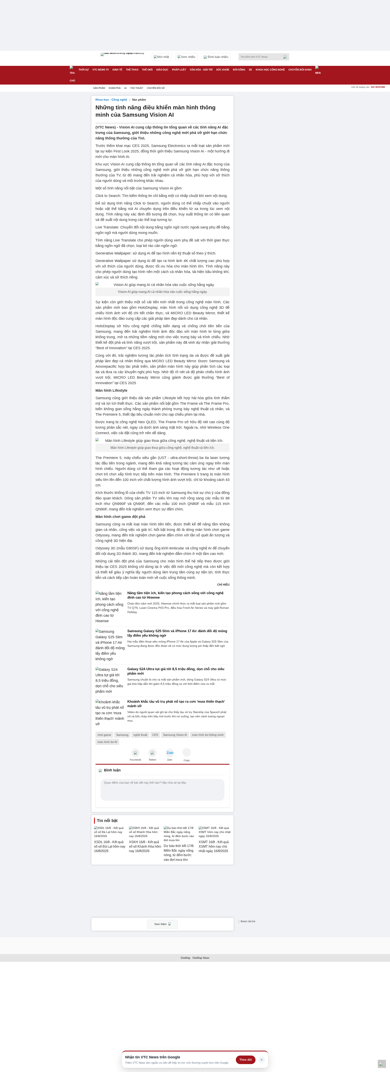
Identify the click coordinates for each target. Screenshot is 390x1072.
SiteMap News (200, 957)
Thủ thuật (136, 88)
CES (155, 734)
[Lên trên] (382, 1064)
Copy (187, 760)
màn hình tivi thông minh (208, 734)
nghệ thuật (140, 734)
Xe (250, 69)
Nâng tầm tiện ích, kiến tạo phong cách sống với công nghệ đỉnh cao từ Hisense (175, 595)
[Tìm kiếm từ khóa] (286, 57)
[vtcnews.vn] (135, 753)
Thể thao (132, 69)
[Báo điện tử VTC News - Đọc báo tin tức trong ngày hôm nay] (123, 58)
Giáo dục (162, 69)
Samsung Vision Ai (175, 734)
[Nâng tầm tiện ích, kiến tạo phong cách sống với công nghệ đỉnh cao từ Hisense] (110, 607)
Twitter (152, 759)
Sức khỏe (222, 69)
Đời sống (239, 69)
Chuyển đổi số (156, 88)
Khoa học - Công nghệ (111, 99)
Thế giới (147, 69)
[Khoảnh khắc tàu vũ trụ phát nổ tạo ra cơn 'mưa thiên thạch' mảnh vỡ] (110, 713)
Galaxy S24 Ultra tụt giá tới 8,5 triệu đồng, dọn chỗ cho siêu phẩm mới (175, 671)
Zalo (169, 759)
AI (125, 88)
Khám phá (115, 88)
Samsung (122, 734)
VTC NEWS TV (100, 69)
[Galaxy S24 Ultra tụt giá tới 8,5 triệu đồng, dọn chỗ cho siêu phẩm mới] (110, 680)
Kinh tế (117, 69)
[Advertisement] (268, 157)
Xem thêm (160, 924)
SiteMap (185, 957)
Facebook (135, 759)
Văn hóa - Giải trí (201, 69)
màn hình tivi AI (107, 742)
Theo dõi (245, 1059)
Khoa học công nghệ (270, 69)
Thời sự (84, 69)
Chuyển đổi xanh (300, 69)
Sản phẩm (99, 88)
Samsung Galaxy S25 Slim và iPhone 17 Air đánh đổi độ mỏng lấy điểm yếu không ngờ (177, 633)
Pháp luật (179, 69)
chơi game (104, 734)
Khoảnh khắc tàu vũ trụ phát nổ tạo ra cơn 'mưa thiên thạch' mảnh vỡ (176, 704)
